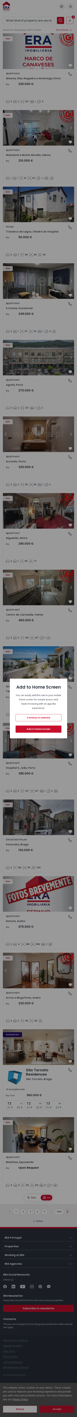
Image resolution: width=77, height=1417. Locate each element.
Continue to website (38, 717)
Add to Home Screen (38, 729)
